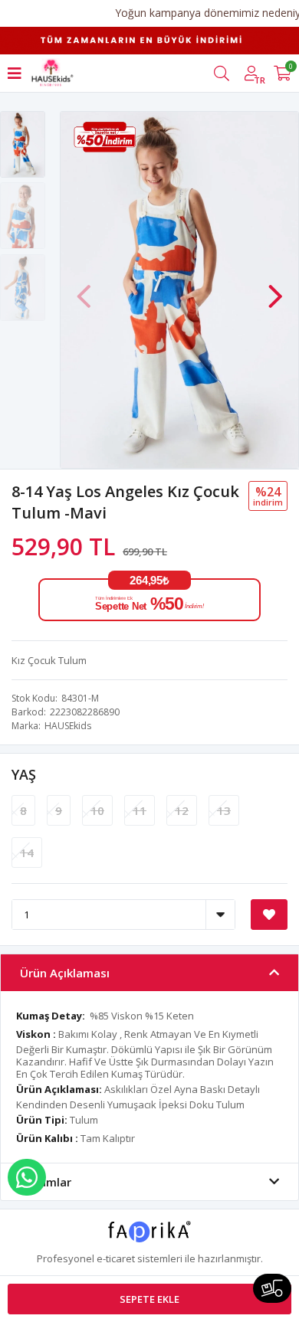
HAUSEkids (67, 725)
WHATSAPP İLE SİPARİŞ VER (27, 1177)
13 (224, 810)
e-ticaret (116, 1258)
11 (139, 810)
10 (97, 810)
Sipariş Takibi (272, 1288)
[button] (275, 288)
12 (182, 810)
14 (27, 852)
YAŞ (24, 774)
